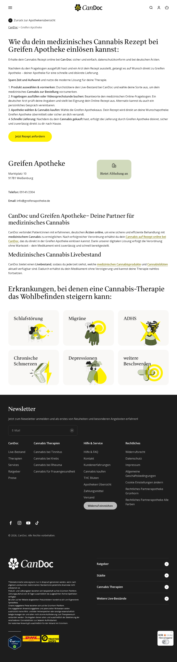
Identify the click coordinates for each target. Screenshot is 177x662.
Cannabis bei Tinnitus (48, 452)
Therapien (15, 458)
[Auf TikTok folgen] (37, 523)
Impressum (132, 465)
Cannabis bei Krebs (46, 458)
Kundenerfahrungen (97, 465)
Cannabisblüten (157, 264)
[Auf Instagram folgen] (19, 523)
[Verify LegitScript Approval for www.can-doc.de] (14, 639)
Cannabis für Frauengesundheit (54, 471)
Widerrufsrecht (135, 452)
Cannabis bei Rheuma (48, 465)
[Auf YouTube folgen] (28, 523)
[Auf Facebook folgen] (10, 523)
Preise (12, 478)
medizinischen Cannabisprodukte (119, 264)
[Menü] (171, 633)
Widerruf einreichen (100, 505)
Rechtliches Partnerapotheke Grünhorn (144, 491)
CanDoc (13, 27)
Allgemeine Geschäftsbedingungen (140, 474)
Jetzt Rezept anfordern (30, 136)
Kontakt (89, 458)
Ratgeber (14, 471)
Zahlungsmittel (93, 491)
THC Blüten (91, 478)
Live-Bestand (16, 452)
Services (13, 465)
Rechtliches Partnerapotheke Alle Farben (147, 502)
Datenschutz (133, 458)
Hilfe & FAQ (91, 452)
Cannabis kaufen (95, 471)
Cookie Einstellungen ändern (144, 482)
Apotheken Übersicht (97, 484)
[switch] (165, 642)
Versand (89, 497)
